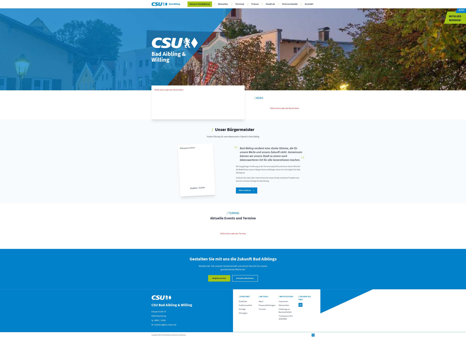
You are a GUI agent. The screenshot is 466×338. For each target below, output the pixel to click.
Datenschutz (284, 305)
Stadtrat (270, 4)
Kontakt (309, 4)
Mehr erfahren (245, 190)
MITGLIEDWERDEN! (455, 18)
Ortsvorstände (290, 4)
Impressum (283, 301)
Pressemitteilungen (267, 305)
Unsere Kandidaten (199, 4)
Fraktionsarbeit (245, 305)
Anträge (242, 309)
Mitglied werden (219, 278)
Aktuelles (223, 4)
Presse (255, 4)
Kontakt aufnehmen (245, 278)
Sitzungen (243, 313)
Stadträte (243, 301)
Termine (239, 4)
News (261, 301)
